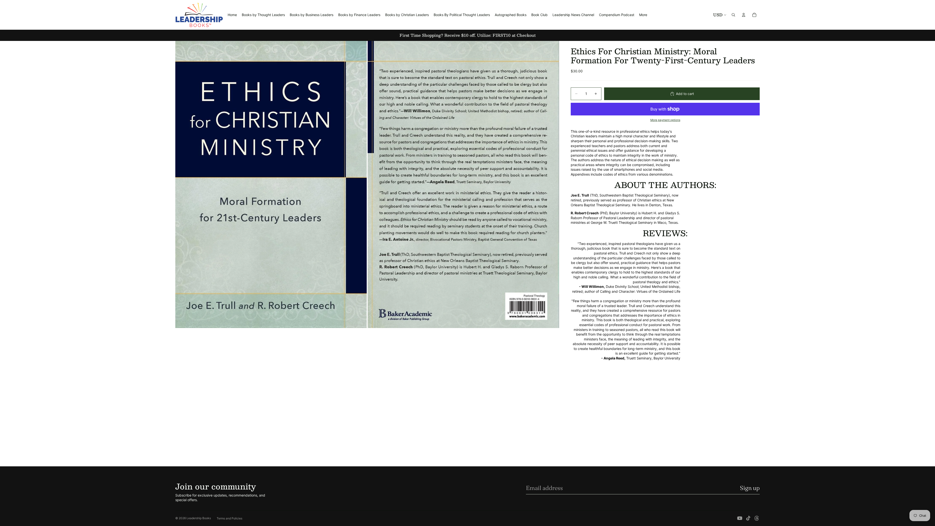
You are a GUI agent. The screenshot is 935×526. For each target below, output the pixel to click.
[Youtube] (740, 518)
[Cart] (754, 14)
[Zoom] (271, 184)
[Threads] (757, 518)
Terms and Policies (229, 518)
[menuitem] (643, 15)
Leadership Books (199, 518)
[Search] (733, 14)
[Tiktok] (748, 518)
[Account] (743, 14)
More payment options (665, 120)
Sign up (750, 487)
